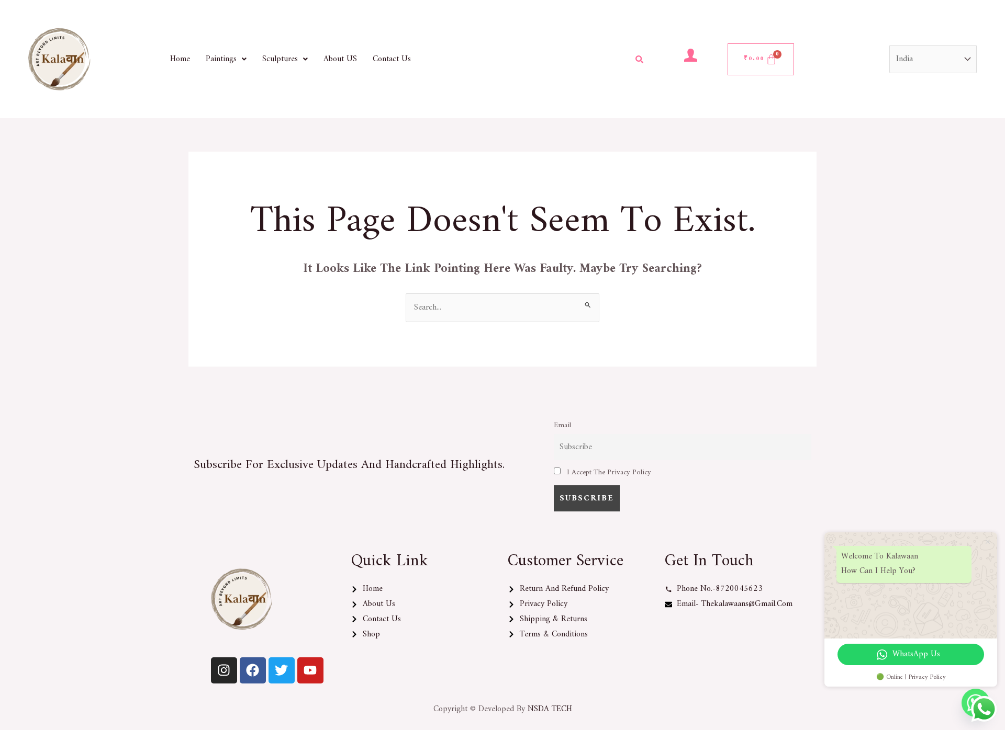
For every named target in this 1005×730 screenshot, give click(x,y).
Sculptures (280, 59)
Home (180, 59)
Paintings (221, 59)
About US (340, 59)
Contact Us (392, 59)
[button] (226, 59)
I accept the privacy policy (608, 472)
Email (562, 425)
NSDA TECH (550, 709)
